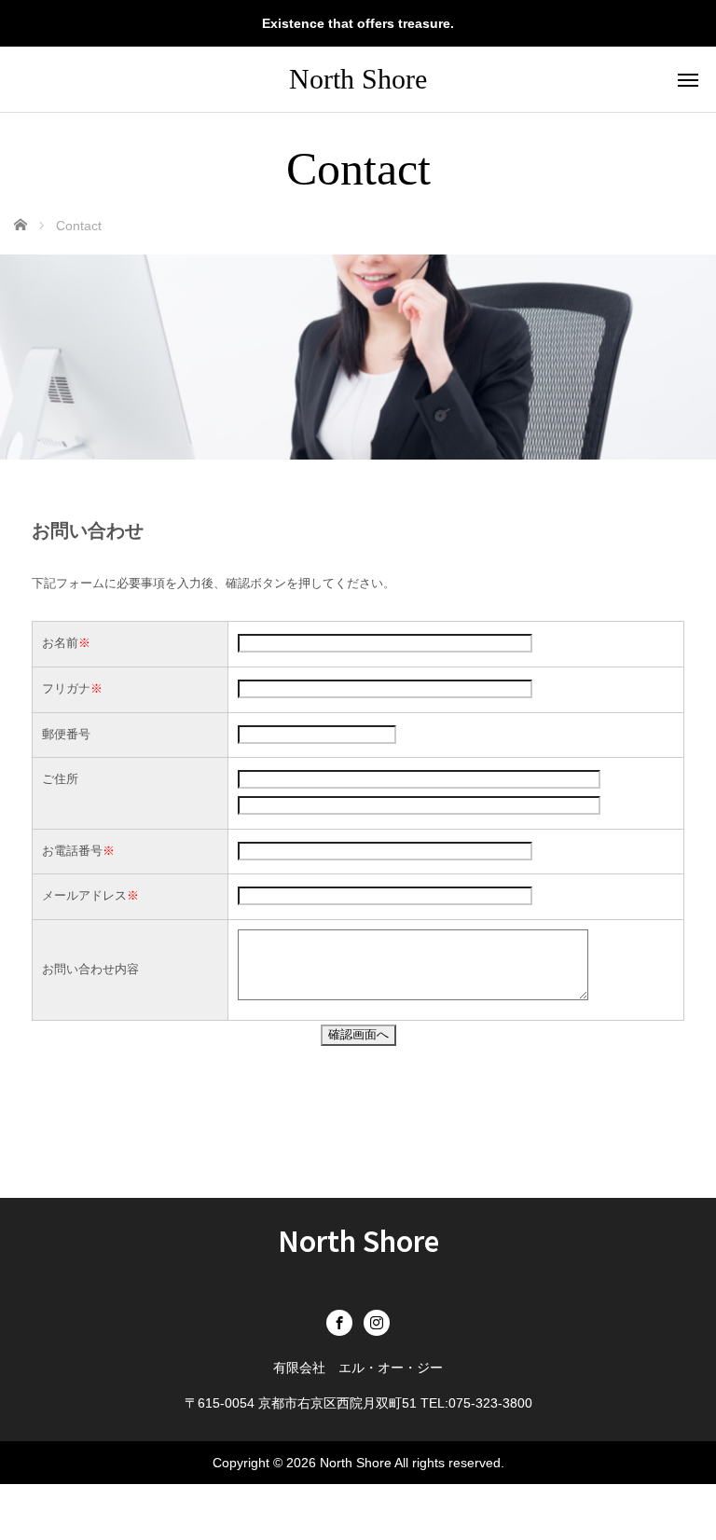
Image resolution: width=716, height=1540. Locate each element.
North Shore (358, 78)
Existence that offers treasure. (358, 23)
